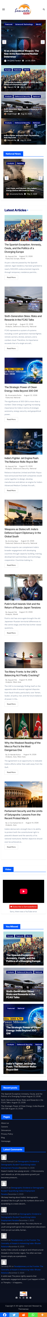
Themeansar (23, 1309)
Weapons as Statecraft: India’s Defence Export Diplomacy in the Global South (23, 533)
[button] (43, 42)
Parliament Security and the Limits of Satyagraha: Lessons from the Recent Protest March (23, 815)
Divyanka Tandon (14, 61)
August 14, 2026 (25, 680)
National (36, 96)
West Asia (17, 682)
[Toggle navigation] (3, 9)
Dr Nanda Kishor (14, 755)
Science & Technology (24, 24)
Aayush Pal (12, 87)
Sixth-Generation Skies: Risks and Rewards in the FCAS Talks (20, 994)
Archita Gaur (13, 541)
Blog (3, 1137)
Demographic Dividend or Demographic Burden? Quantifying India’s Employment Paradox (20, 1164)
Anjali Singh (12, 114)
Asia (14, 757)
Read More (11, 277)
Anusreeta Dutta (16, 194)
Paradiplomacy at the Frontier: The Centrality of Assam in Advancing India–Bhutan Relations (21, 1243)
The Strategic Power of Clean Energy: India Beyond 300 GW (23, 1030)
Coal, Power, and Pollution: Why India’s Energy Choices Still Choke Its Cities (21, 189)
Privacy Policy (7, 1134)
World (38, 24)
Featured (8, 24)
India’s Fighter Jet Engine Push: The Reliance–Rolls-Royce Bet (21, 1066)
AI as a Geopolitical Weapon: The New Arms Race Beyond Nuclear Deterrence (21, 53)
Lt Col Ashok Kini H (15, 823)
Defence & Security (22, 96)
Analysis (8, 96)
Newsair (36, 1306)
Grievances (6, 1130)
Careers (4, 1127)
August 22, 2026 (26, 256)
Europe (8, 70)
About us (5, 1123)
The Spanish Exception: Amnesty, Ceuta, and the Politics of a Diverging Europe (22, 83)
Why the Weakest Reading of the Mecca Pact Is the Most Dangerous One (23, 746)
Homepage (5, 1141)
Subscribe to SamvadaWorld (25, 907)
